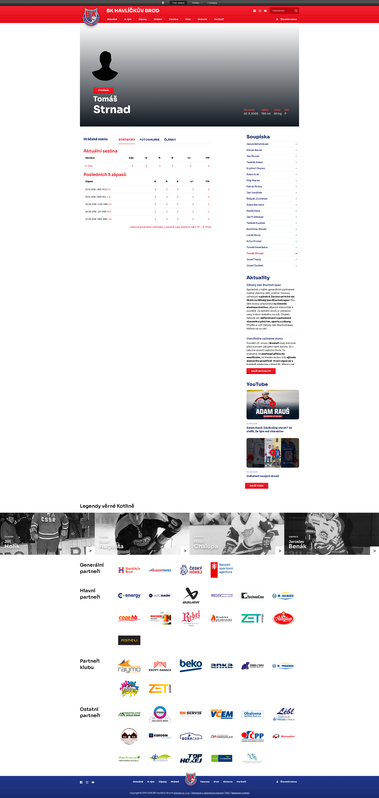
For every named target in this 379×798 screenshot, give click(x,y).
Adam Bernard (255, 204)
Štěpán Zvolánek (257, 198)
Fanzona (204, 781)
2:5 (109, 204)
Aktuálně (138, 781)
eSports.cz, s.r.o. (182, 793)
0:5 (110, 219)
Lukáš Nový (253, 235)
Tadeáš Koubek (255, 223)
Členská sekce (288, 19)
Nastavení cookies (240, 793)
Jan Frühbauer (255, 216)
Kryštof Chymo (255, 168)
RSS (227, 793)
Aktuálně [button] (112, 19)
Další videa (257, 485)
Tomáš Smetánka (257, 247)
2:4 (108, 196)
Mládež (175, 781)
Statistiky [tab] (127, 139)
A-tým (150, 781)
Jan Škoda (252, 156)
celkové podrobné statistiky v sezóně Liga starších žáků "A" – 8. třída (170, 227)
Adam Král (252, 174)
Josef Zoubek (255, 265)
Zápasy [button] (143, 19)
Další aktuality (261, 371)
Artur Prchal (253, 241)
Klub (216, 781)
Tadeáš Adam (254, 162)
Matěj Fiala (253, 210)
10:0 (109, 211)
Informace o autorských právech (208, 793)
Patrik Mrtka (254, 186)
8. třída (88, 165)
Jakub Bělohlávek (257, 144)
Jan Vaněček (254, 192)
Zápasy (163, 781)
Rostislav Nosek (256, 229)
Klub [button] (188, 19)
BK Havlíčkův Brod (133, 11)
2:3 (108, 189)
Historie (228, 781)
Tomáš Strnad (254, 253)
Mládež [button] (158, 19)
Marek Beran (254, 150)
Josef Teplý (253, 259)
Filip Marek (253, 180)
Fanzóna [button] (174, 19)
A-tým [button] (128, 19)
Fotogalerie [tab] (149, 139)
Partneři (219, 19)
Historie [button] (203, 19)
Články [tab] (170, 139)
